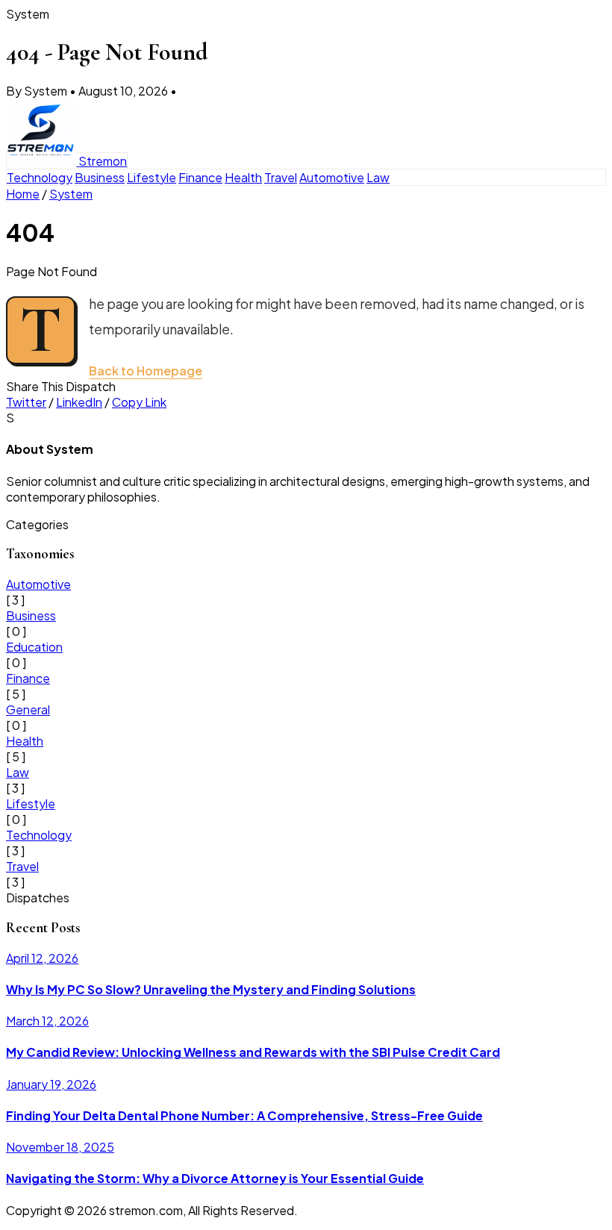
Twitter (26, 402)
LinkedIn (79, 402)
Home (23, 194)
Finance (200, 177)
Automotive (331, 177)
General (28, 709)
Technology (39, 177)
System (71, 194)
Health (243, 177)
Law (378, 177)
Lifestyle (151, 177)
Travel (280, 177)
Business (100, 177)
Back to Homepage (145, 370)
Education (34, 647)
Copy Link (139, 402)
